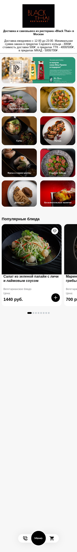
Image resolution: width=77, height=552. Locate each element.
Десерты (19, 202)
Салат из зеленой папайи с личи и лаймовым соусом (31, 278)
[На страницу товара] (32, 249)
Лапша (57, 141)
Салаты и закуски (19, 108)
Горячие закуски (58, 108)
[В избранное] (54, 231)
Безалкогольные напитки (57, 202)
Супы (19, 141)
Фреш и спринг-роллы (19, 173)
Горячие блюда (57, 173)
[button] (29, 313)
